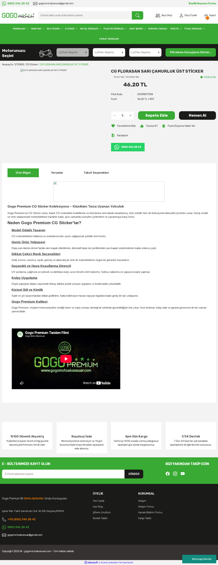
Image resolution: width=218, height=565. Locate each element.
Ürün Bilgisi (23, 172)
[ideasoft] (91, 562)
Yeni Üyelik (98, 501)
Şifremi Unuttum (102, 512)
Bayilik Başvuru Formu (202, 3)
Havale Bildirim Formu (150, 512)
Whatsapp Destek (201, 559)
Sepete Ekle (156, 115)
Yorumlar (57, 172)
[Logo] (18, 15)
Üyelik (193, 15)
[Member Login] (182, 15)
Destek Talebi (100, 518)
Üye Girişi (98, 506)
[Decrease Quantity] (114, 115)
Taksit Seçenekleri (96, 172)
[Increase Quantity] (130, 115)
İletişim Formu (146, 506)
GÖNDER (133, 474)
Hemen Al (197, 115)
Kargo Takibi (144, 518)
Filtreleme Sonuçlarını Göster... (190, 52)
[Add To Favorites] (123, 126)
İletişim (142, 501)
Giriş (186, 15)
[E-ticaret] (109, 562)
